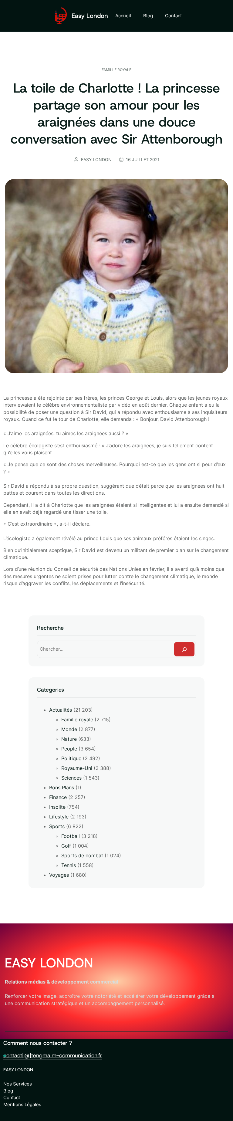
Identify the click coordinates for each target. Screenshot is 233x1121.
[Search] (184, 649)
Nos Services (17, 1084)
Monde (69, 729)
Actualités (60, 710)
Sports (57, 826)
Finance (58, 797)
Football (70, 836)
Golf (66, 846)
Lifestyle (59, 817)
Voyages (59, 875)
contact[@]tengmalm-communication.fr (52, 1055)
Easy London (90, 16)
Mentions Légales (22, 1104)
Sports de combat (82, 855)
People (69, 749)
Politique (71, 758)
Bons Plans (61, 787)
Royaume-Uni (76, 768)
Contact (11, 1097)
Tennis (68, 865)
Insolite (57, 807)
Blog (8, 1091)
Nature (69, 739)
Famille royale (116, 69)
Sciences (71, 778)
